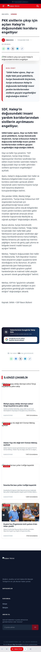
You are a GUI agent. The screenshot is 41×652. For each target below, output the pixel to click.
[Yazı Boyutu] (7, 649)
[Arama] (37, 6)
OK (35, 627)
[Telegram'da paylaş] (17, 49)
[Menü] (3, 6)
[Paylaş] (30, 649)
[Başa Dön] (36, 649)
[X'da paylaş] (13, 49)
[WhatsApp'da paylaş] (3, 49)
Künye (5, 604)
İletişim (5, 608)
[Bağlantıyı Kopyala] (22, 49)
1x (25, 649)
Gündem (14, 14)
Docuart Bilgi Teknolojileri (15, 644)
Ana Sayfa (5, 14)
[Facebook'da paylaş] (8, 49)
